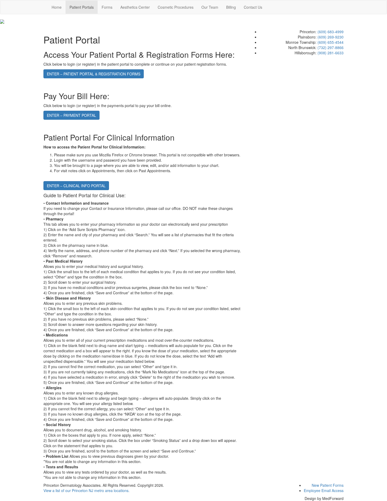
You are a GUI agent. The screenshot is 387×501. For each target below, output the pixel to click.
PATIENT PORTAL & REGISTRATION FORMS (93, 73)
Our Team (209, 7)
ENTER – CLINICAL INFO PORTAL (76, 185)
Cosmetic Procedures (176, 7)
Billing (231, 7)
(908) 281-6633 (330, 52)
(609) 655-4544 (330, 42)
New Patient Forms (328, 485)
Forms (107, 7)
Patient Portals (82, 7)
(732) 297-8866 (330, 47)
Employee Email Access (324, 490)
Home (57, 7)
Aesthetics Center (135, 7)
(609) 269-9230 (330, 37)
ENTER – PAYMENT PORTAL (71, 115)
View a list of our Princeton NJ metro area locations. (86, 490)
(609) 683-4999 (330, 31)
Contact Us (253, 7)
